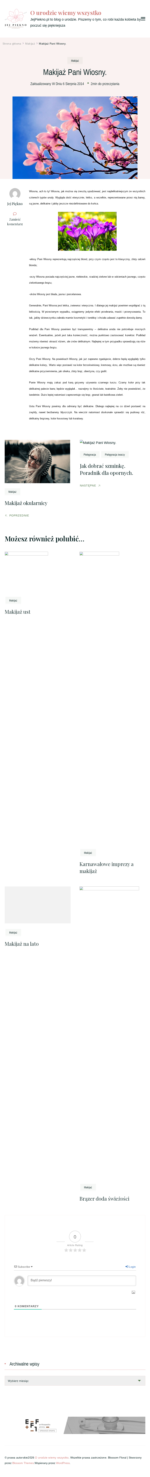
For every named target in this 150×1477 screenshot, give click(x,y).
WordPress (63, 1463)
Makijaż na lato (22, 943)
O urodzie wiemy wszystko (65, 13)
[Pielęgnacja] (90, 454)
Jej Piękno (15, 203)
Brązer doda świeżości (104, 1198)
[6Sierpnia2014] (73, 83)
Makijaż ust (17, 611)
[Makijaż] (75, 60)
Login (132, 1266)
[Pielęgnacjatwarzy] (115, 454)
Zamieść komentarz (16, 221)
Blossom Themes (23, 1463)
